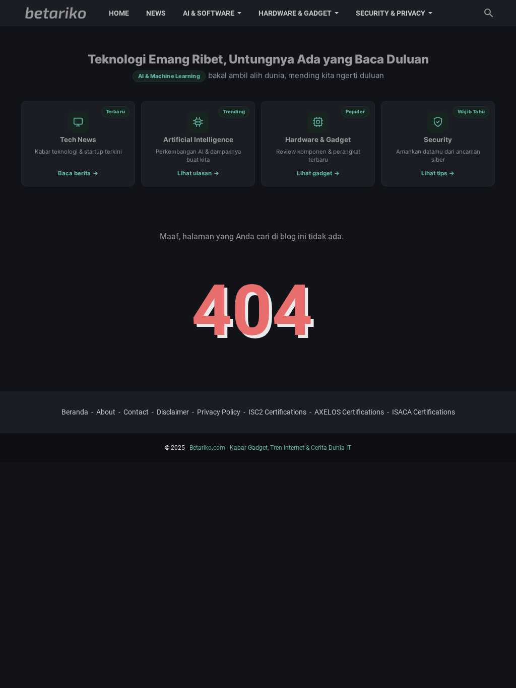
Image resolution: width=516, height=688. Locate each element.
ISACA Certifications (423, 412)
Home (119, 13)
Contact (136, 412)
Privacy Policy (218, 412)
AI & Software (208, 13)
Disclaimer (173, 412)
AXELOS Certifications (349, 412)
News (156, 13)
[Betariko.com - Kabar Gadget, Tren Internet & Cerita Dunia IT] (55, 13)
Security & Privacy (390, 13)
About (105, 412)
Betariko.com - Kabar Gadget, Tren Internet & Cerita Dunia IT (270, 447)
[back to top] (496, 665)
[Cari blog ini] (489, 13)
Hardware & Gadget (295, 13)
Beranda (74, 412)
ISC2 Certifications (277, 412)
